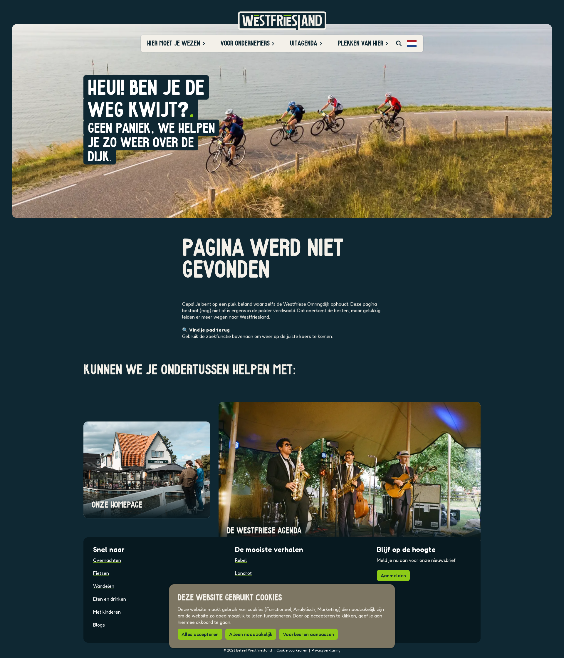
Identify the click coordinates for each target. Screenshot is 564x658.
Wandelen (103, 586)
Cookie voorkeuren (291, 650)
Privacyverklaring (326, 650)
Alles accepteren (200, 634)
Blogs (99, 625)
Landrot (243, 573)
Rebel (241, 560)
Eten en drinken (109, 599)
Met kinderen (107, 612)
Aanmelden (393, 575)
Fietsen (101, 573)
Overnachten (107, 560)
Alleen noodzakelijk (250, 634)
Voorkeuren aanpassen (308, 634)
